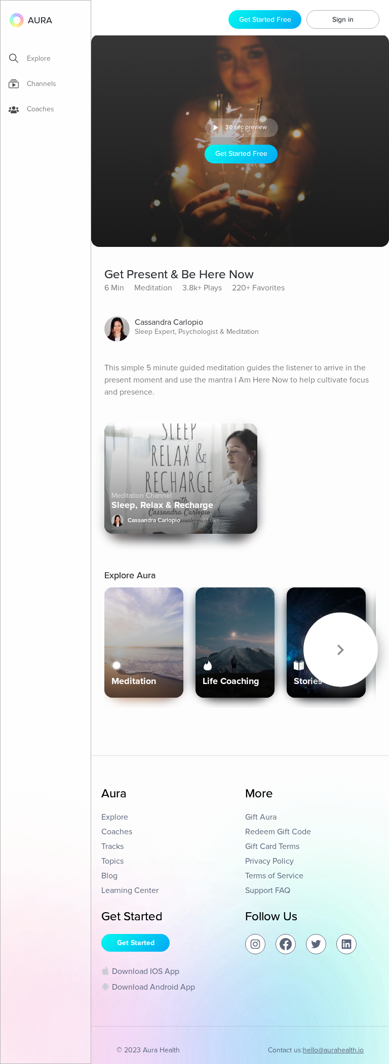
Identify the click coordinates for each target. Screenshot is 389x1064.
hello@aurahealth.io (333, 1050)
